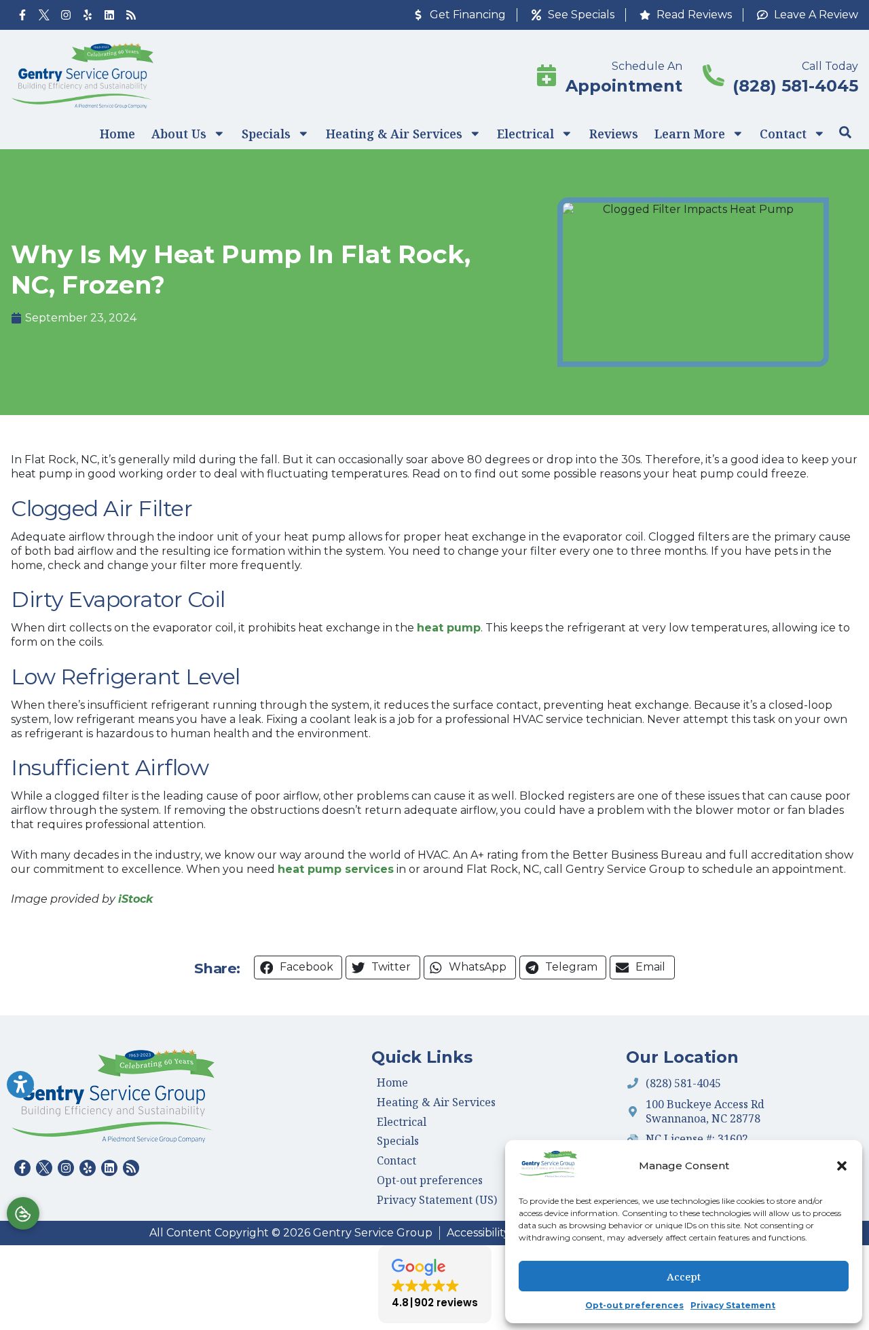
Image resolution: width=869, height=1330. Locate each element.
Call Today (830, 66)
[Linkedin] (109, 15)
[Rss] (131, 15)
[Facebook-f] (22, 15)
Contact (783, 133)
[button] (842, 1166)
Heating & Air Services (394, 133)
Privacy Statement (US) (437, 1199)
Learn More (689, 133)
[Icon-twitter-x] (44, 15)
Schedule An (647, 66)
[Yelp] (87, 15)
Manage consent (23, 1213)
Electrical (525, 133)
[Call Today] (713, 75)
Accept (684, 1276)
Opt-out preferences (634, 1305)
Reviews (613, 133)
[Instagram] (66, 15)
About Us (178, 133)
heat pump (449, 627)
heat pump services (336, 869)
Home (117, 133)
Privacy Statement (732, 1305)
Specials (266, 133)
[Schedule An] (546, 75)
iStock (135, 899)
